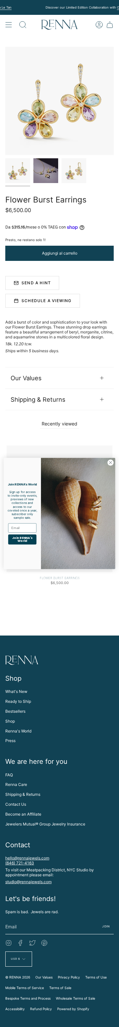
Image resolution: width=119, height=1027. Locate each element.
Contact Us (15, 804)
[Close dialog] (110, 462)
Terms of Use (96, 977)
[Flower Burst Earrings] (17, 170)
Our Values (26, 378)
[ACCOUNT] (99, 25)
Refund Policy (41, 1009)
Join (106, 926)
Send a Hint (36, 282)
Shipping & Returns (38, 399)
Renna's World (18, 731)
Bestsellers (15, 711)
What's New (16, 691)
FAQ (9, 774)
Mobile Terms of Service (24, 988)
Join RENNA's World (22, 539)
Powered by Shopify (73, 1009)
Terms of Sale (60, 988)
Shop (10, 721)
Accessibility (15, 1009)
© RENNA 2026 (17, 977)
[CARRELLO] (110, 25)
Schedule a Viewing (46, 300)
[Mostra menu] (9, 25)
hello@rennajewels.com (27, 858)
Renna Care (16, 784)
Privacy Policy (69, 977)
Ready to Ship (18, 701)
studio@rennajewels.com (28, 881)
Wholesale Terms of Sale (75, 998)
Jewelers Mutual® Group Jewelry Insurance (45, 824)
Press (10, 740)
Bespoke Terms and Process (28, 998)
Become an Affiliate (23, 814)
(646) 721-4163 (19, 862)
